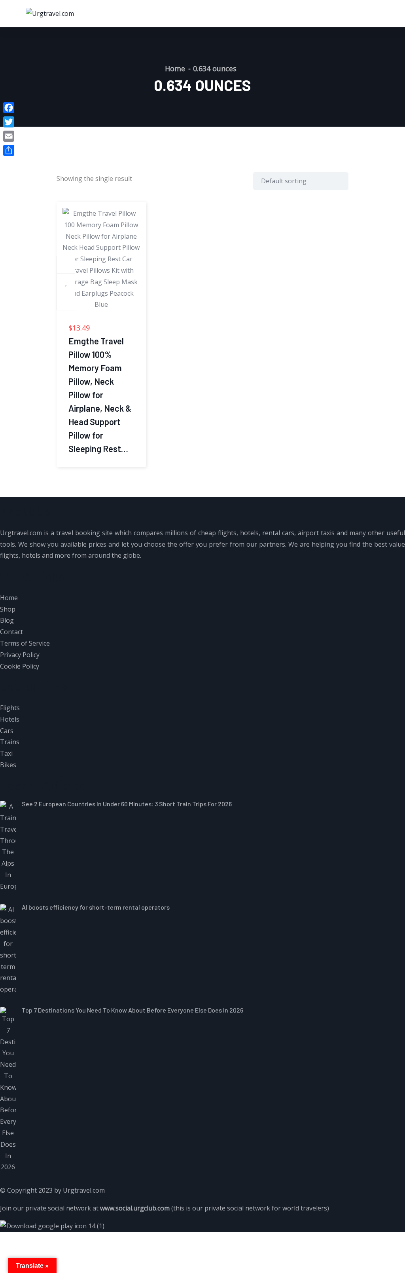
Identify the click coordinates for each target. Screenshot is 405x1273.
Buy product (66, 265)
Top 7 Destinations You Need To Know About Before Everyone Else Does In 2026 (132, 1010)
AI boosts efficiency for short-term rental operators (96, 907)
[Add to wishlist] (66, 283)
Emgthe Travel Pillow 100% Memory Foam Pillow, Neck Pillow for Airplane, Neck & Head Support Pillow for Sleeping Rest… (99, 395)
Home (175, 68)
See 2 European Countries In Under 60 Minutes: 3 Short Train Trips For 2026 (127, 804)
